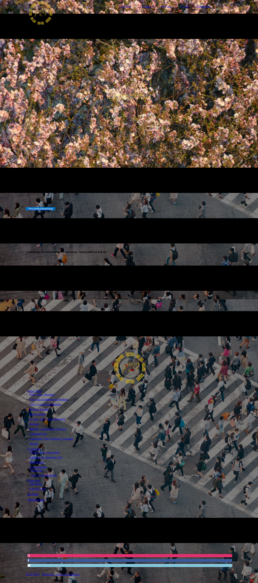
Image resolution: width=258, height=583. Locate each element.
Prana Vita (37, 470)
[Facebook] (28, 560)
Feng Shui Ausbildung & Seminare (48, 399)
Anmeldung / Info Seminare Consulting (51, 438)
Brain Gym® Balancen (44, 475)
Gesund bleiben (38, 467)
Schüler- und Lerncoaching (44, 452)
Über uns (166, 6)
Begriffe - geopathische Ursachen (47, 428)
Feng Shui (125, 6)
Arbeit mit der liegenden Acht (45, 457)
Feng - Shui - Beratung (42, 394)
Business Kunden (39, 409)
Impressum (48, 574)
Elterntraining (36, 462)
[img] (56, 12)
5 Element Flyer (38, 433)
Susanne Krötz (37, 488)
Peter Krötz (35, 484)
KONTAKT (33, 574)
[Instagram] (29, 555)
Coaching (145, 6)
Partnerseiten (203, 6)
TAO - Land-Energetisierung (45, 404)
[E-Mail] (29, 565)
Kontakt (185, 6)
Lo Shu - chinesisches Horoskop (47, 419)
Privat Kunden (37, 414)
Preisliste (34, 424)
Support (33, 443)
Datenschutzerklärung (67, 574)
